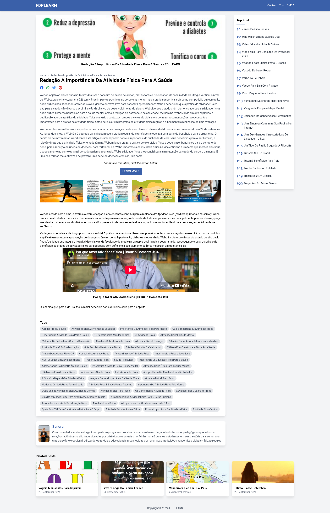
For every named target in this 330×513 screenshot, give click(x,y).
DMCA (290, 5)
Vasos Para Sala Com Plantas (260, 85)
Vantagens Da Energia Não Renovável (266, 100)
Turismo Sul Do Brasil (257, 153)
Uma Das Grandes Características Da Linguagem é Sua (266, 136)
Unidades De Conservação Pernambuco (268, 116)
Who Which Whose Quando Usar (261, 36)
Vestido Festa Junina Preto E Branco (264, 63)
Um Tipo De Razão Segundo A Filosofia (267, 145)
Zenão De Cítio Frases (255, 29)
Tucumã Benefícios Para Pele (261, 160)
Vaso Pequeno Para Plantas (259, 93)
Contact (272, 5)
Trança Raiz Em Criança (258, 175)
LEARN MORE (130, 171)
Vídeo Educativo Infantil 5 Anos (260, 44)
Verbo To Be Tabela (253, 78)
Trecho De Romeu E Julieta (260, 168)
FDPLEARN (46, 5)
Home (43, 75)
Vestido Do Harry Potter (256, 70)
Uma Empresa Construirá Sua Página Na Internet (268, 125)
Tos (281, 5)
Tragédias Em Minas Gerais (260, 183)
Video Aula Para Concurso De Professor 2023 (266, 54)
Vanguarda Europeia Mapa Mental (264, 108)
